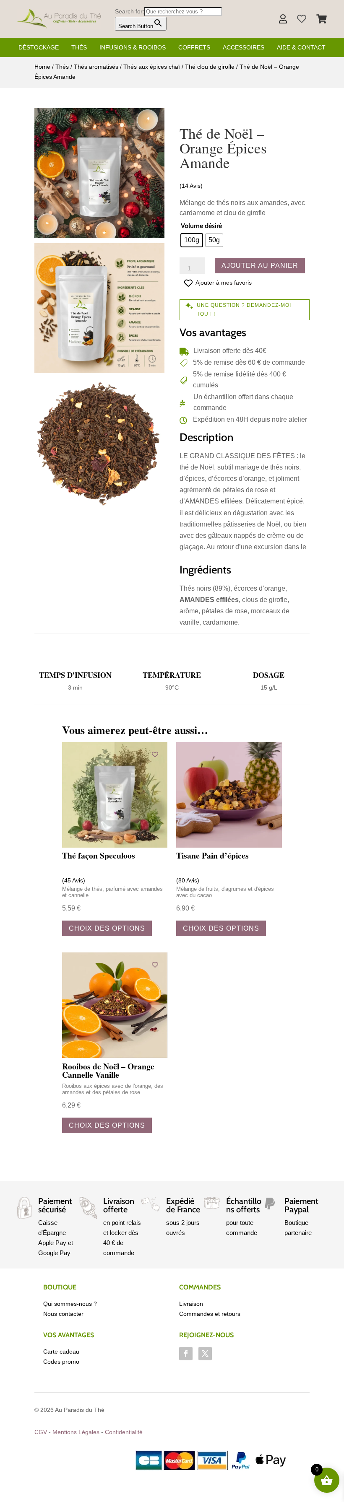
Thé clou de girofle (210, 66)
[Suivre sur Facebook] (186, 1353)
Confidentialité (124, 1432)
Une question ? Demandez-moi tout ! (244, 309)
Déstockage (38, 47)
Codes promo (61, 1361)
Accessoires (243, 47)
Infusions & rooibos (132, 47)
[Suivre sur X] (205, 1353)
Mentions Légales (75, 1432)
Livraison (191, 1303)
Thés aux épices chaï (151, 66)
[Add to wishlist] (155, 754)
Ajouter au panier (260, 265)
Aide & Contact (301, 47)
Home (42, 66)
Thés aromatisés (96, 66)
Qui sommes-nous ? (70, 1303)
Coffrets (194, 47)
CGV (40, 1432)
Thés (79, 47)
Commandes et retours (209, 1313)
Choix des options (107, 928)
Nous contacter (63, 1313)
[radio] (191, 240)
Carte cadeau (61, 1351)
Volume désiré (201, 226)
